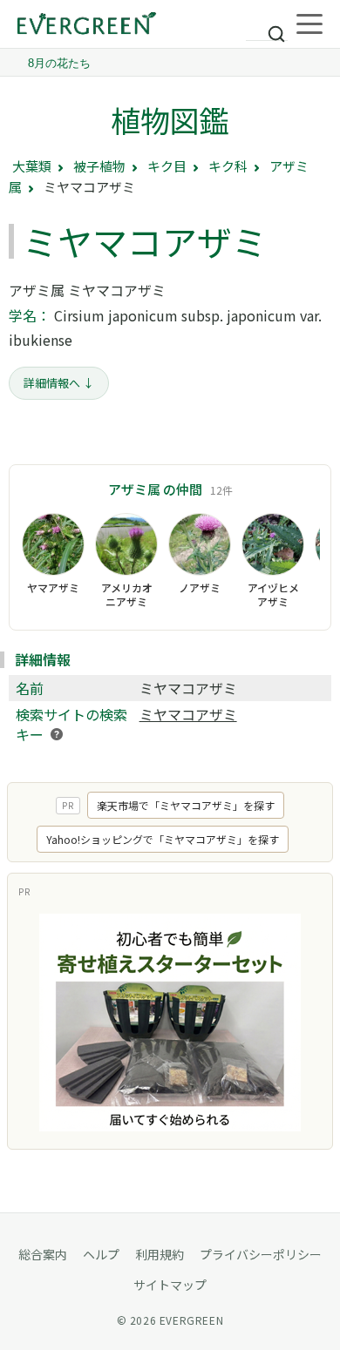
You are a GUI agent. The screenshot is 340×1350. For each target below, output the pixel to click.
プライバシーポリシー (261, 1254)
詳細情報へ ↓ (59, 383)
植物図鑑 (170, 119)
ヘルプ (101, 1254)
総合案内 (42, 1254)
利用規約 (159, 1254)
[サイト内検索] (267, 26)
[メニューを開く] (309, 24)
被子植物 (99, 166)
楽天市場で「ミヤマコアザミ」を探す (186, 805)
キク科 (228, 166)
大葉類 (31, 166)
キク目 (167, 166)
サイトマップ (170, 1284)
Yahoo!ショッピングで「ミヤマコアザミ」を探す (162, 839)
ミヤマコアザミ (188, 714)
